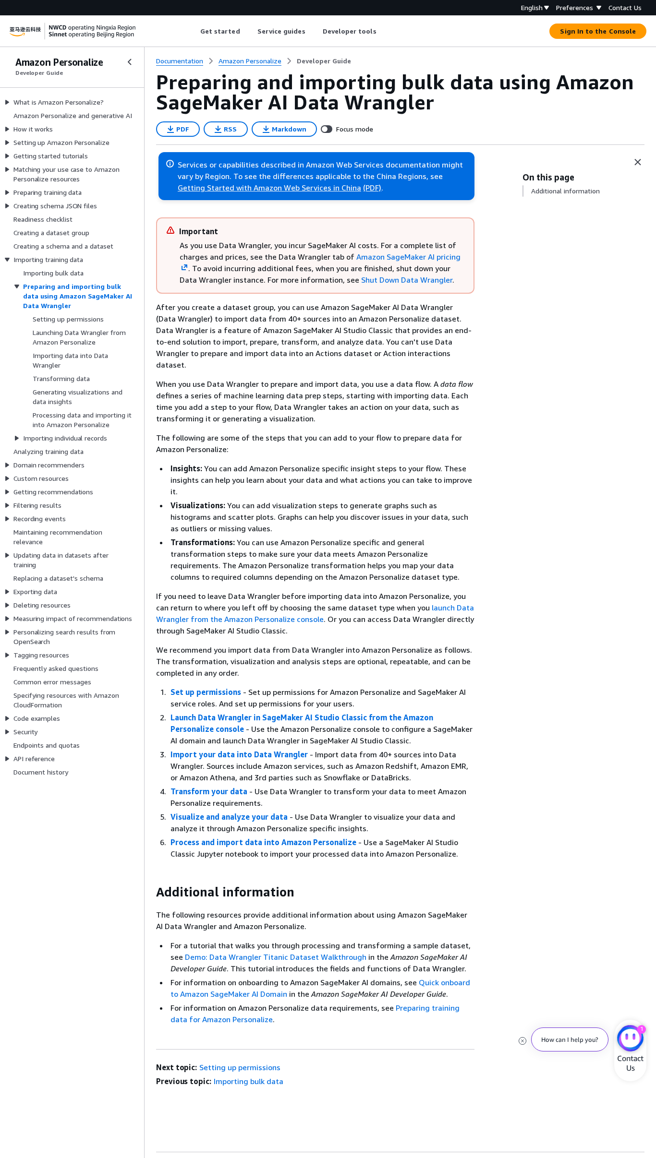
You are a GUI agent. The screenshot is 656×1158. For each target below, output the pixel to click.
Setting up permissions (239, 1067)
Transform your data (208, 791)
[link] (324, 61)
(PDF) (372, 187)
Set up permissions (205, 692)
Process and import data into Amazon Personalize (263, 842)
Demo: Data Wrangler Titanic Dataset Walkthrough (275, 957)
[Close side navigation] (129, 62)
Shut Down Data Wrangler (406, 280)
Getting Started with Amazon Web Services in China (269, 187)
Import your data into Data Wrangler (239, 754)
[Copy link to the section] (148, 892)
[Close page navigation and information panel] (637, 162)
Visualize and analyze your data (229, 817)
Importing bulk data (248, 1081)
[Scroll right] (383, 31)
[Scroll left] (193, 31)
